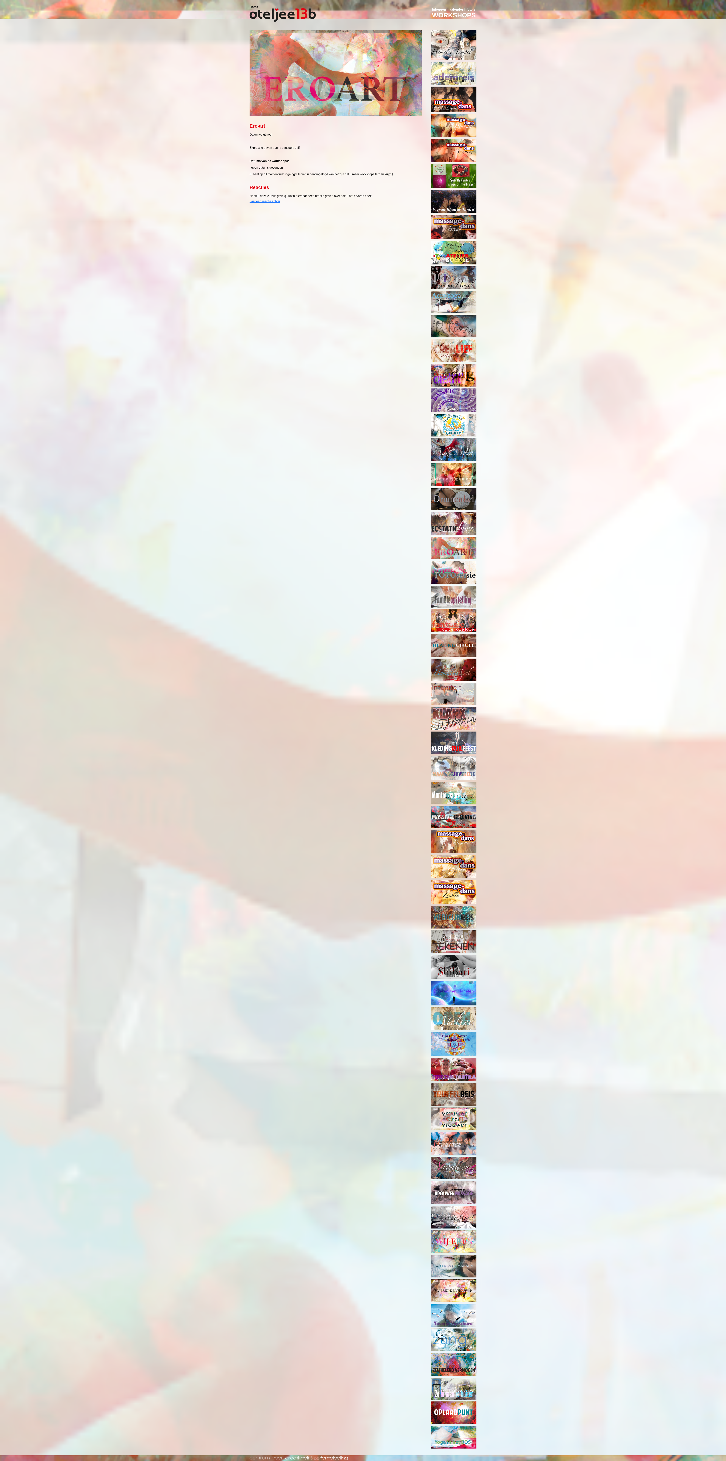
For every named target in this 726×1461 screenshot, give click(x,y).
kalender (456, 9)
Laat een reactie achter (265, 201)
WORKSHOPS (454, 15)
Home (254, 7)
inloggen (439, 9)
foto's (471, 9)
